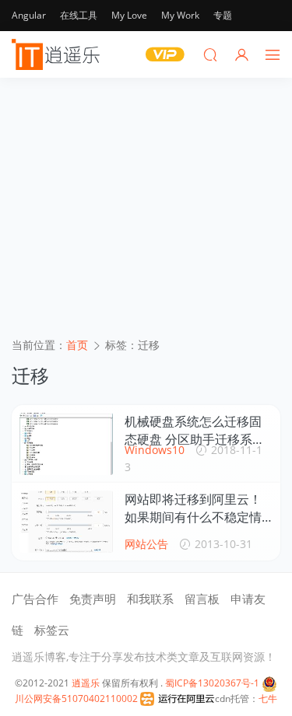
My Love (129, 15)
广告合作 (35, 598)
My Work (180, 15)
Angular (29, 15)
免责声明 (92, 598)
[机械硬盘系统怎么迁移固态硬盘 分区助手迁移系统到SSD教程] (66, 444)
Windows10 (155, 449)
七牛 (268, 698)
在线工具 (78, 15)
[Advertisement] (146, 213)
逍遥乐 (86, 683)
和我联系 (150, 598)
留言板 (202, 598)
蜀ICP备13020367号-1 (212, 683)
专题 (222, 15)
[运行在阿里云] (177, 698)
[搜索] (210, 54)
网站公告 (146, 543)
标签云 (51, 629)
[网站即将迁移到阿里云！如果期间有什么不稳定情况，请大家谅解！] (66, 522)
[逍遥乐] (58, 54)
